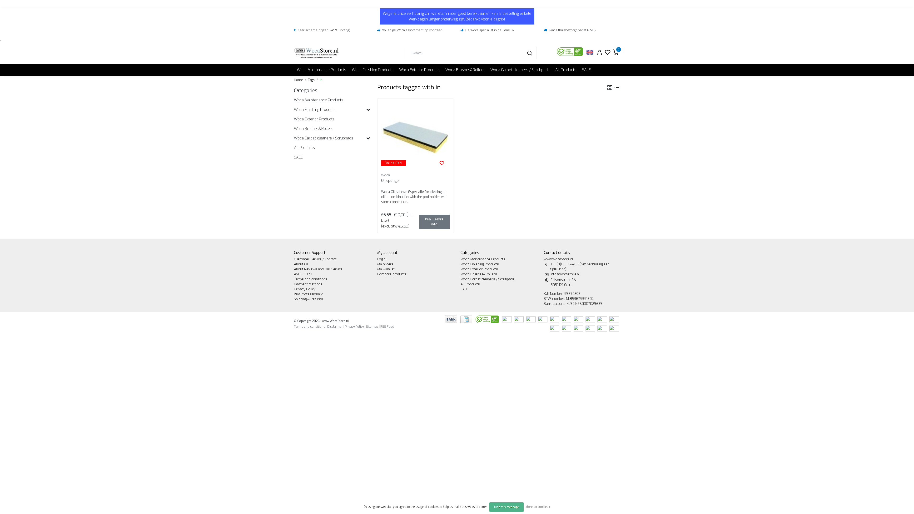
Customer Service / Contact (315, 259)
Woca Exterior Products (419, 69)
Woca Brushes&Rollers (465, 69)
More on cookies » (538, 507)
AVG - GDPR (303, 274)
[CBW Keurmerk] (487, 318)
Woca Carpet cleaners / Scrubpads (520, 69)
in (321, 80)
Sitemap (372, 327)
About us (301, 264)
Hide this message (506, 507)
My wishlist (386, 269)
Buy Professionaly (308, 294)
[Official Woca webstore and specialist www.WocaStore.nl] (316, 53)
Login (381, 259)
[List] (617, 87)
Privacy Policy (304, 289)
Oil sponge (390, 180)
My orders (385, 264)
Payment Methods (308, 284)
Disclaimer (335, 327)
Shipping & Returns (308, 299)
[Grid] (610, 87)
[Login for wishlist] (441, 163)
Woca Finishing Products (372, 69)
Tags (311, 80)
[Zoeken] (529, 53)
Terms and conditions (311, 279)
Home (298, 80)
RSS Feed (387, 327)
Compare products (392, 274)
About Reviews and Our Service (318, 269)
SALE (586, 69)
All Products (565, 69)
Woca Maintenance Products (321, 69)
